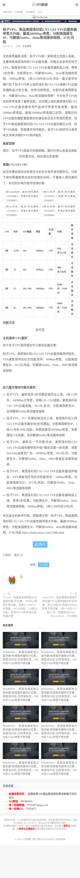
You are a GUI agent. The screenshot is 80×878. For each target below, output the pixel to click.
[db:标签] (43, 565)
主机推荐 (30, 12)
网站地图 (60, 839)
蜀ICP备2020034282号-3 (44, 839)
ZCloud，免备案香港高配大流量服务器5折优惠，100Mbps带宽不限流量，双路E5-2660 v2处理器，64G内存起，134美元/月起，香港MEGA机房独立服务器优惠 (20, 606)
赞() (42, 544)
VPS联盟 (40, 5)
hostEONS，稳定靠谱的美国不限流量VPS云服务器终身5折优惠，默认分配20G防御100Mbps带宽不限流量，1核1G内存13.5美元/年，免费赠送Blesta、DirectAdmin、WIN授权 (59, 606)
